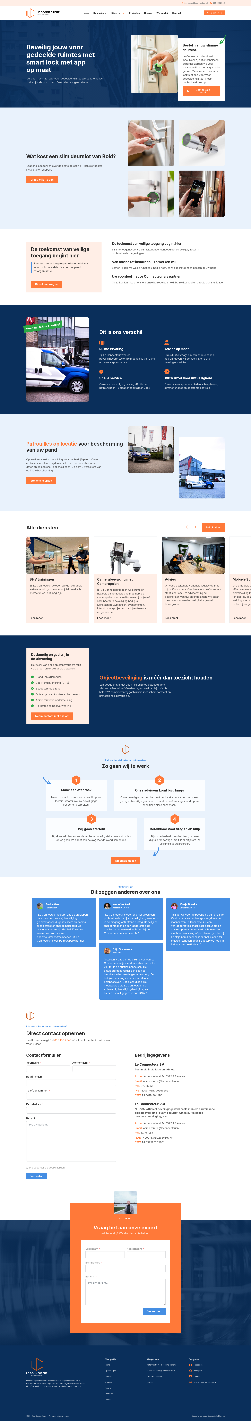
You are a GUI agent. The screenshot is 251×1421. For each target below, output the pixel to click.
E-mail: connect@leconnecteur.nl (161, 1371)
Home (86, 13)
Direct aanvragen (46, 283)
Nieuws (148, 13)
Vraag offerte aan (42, 179)
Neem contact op (214, 13)
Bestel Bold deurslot (203, 91)
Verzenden (37, 1176)
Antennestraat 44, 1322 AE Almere (161, 1365)
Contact (176, 13)
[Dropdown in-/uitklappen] (124, 13)
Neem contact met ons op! (52, 716)
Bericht (30, 1118)
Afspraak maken (125, 860)
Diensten (109, 1376)
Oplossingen (100, 13)
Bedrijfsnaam (34, 1076)
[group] (57, 580)
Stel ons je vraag (41, 480)
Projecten (134, 13)
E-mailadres (33, 1104)
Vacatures (109, 1394)
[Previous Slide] (187, 527)
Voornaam (32, 1062)
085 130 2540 (62, 1040)
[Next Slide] (195, 527)
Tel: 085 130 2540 (154, 1376)
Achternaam (80, 1062)
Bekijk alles (213, 527)
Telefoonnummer (37, 1090)
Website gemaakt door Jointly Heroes (208, 1416)
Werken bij (162, 13)
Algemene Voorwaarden (59, 1416)
